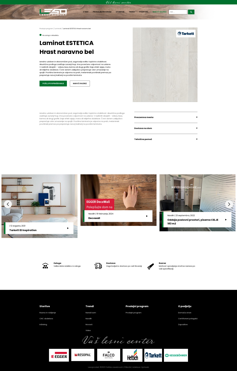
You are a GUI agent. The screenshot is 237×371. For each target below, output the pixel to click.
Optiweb (145, 367)
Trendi (132, 12)
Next (229, 204)
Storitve (120, 12)
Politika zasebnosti (114, 367)
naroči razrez (160, 12)
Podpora (143, 12)
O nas (85, 12)
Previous (8, 204)
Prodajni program (102, 12)
